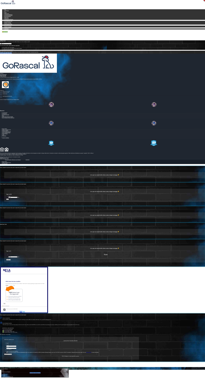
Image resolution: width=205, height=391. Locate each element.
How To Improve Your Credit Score (8, 117)
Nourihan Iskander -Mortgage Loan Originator (13, 159)
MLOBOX (27, 159)
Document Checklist (5, 114)
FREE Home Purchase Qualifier (7, 116)
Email (7, 345)
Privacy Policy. (88, 352)
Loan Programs (4, 112)
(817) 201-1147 (5, 93)
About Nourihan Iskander (6, 131)
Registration (4, 135)
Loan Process (4, 113)
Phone (7, 347)
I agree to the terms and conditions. (12, 351)
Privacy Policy (4, 128)
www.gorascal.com (3, 74)
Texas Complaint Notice (6, 132)
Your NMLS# (9, 349)
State (9, 196)
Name (7, 343)
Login (3, 134)
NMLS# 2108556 (5, 130)
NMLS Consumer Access (6, 129)
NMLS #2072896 (3, 75)
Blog (3, 115)
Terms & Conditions (5, 137)
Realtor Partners (5, 133)
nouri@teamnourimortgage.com (7, 96)
